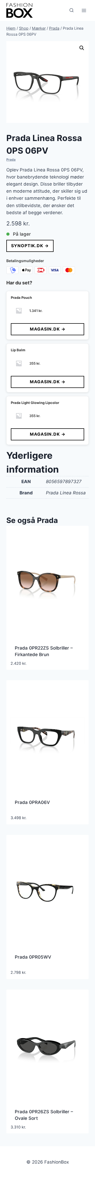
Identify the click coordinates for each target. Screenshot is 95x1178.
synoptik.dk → (30, 245)
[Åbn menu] (84, 10)
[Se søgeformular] (71, 10)
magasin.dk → (47, 329)
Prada (11, 159)
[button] (82, 48)
